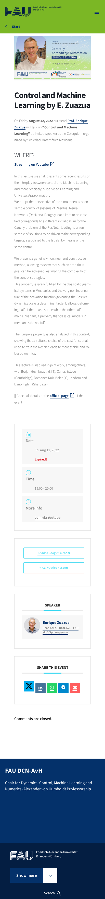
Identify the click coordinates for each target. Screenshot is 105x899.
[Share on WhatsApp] (52, 688)
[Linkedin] (40, 688)
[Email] (75, 688)
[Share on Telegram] (63, 688)
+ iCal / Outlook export (54, 568)
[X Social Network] (29, 686)
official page (59, 395)
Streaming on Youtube (31, 164)
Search (49, 893)
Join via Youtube (47, 517)
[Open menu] (96, 12)
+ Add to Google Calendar (53, 553)
